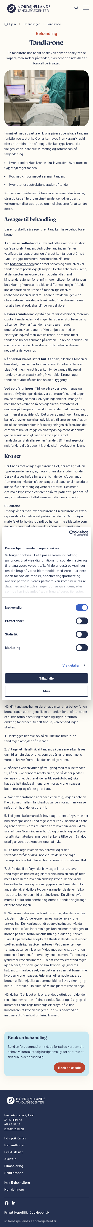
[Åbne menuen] (86, 7)
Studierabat (13, 1173)
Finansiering (13, 1166)
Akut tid (10, 1159)
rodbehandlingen (22, 264)
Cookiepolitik (39, 1212)
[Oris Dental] (26, 1105)
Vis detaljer (71, 665)
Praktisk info (13, 1152)
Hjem (12, 24)
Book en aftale (69, 1067)
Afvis (46, 691)
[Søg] (76, 7)
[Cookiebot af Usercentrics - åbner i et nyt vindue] (69, 533)
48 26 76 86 (12, 1124)
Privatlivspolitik (16, 1212)
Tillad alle (46, 678)
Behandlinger (31, 24)
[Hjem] (28, 7)
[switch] (82, 620)
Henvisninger (14, 1189)
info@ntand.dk (14, 1129)
